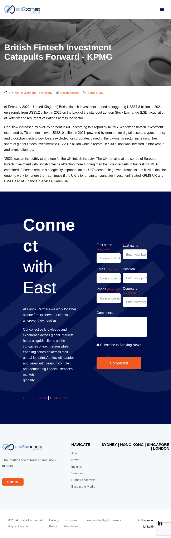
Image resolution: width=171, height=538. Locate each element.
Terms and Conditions (71, 523)
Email (107, 269)
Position (129, 269)
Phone (108, 289)
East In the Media (83, 486)
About (75, 453)
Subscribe (58, 398)
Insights (76, 466)
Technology (44, 92)
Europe (92, 92)
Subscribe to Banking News (120, 345)
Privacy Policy (54, 523)
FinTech (14, 92)
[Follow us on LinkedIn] (160, 523)
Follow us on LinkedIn (146, 523)
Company (130, 290)
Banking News (35, 398)
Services (77, 473)
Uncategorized (69, 92)
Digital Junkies (111, 520)
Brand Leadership (83, 480)
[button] (162, 9)
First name (104, 247)
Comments (105, 313)
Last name (130, 245)
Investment (28, 92)
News (75, 460)
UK (101, 92)
